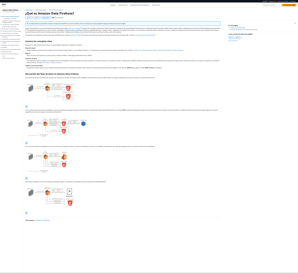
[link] (56, 10)
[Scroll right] (161, 5)
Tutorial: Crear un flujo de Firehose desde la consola (147, 50)
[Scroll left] (109, 5)
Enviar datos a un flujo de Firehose (173, 50)
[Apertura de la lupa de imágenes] (26, 106)
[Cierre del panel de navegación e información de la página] (295, 23)
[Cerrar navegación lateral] (21, 10)
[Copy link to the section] (24, 41)
